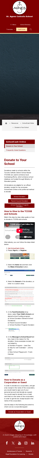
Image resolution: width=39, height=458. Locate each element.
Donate (31, 454)
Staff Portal (21, 29)
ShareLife (29, 451)
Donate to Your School (22, 127)
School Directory (25, 24)
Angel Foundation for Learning (15, 454)
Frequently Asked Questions (16, 150)
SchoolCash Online (28, 123)
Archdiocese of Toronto (14, 451)
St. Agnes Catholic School (6, 123)
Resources (14, 123)
